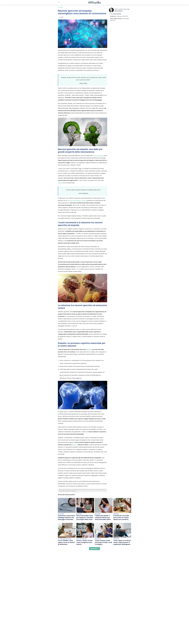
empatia (89, 349)
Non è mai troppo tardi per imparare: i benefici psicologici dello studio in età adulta (84, 517)
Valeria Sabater (118, 11)
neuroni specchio (98, 155)
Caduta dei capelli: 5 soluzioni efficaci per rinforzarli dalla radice (103, 517)
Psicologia (60, 7)
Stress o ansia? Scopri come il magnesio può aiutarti (84, 542)
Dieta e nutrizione (81, 538)
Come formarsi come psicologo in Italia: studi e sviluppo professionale (103, 542)
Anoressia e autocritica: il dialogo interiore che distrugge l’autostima (66, 517)
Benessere (79, 514)
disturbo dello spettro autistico (77, 200)
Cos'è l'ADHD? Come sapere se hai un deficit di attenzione (66, 542)
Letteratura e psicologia (65, 538)
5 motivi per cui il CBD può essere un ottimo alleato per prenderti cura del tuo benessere (121, 517)
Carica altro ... (94, 548)
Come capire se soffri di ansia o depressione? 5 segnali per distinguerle (122, 542)
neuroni (60, 183)
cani (77, 269)
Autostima (61, 514)
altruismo (74, 444)
